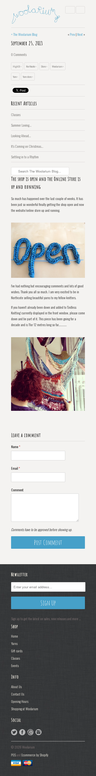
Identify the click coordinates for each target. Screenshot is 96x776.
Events (15, 665)
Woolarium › (58, 66)
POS (13, 754)
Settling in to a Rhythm (25, 156)
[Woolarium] (35, 14)
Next (80, 34)
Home (14, 636)
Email (15, 468)
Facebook (22, 732)
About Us (16, 686)
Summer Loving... (21, 125)
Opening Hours (19, 701)
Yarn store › (28, 77)
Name (15, 446)
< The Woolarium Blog (24, 34)
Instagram (38, 732)
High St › (17, 66)
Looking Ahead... (21, 135)
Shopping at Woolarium (24, 708)
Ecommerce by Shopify (34, 754)
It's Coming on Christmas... (27, 146)
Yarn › (15, 77)
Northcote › (31, 66)
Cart (80, 9)
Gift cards (16, 650)
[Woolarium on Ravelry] (30, 732)
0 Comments (19, 54)
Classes (15, 114)
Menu (70, 9)
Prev (72, 34)
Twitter (14, 732)
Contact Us (17, 694)
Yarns (14, 643)
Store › (44, 66)
